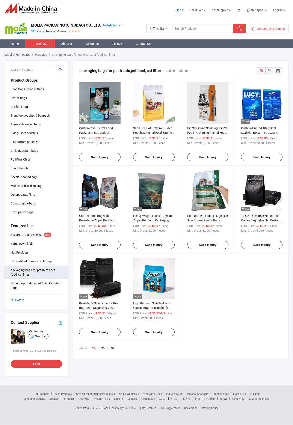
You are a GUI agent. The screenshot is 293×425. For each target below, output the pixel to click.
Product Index (221, 393)
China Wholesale (129, 393)
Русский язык (102, 398)
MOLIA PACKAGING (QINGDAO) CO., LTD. (66, 25)
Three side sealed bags (26, 124)
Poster (19, 300)
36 (103, 348)
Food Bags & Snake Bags (27, 89)
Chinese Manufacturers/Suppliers (95, 393)
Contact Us (143, 44)
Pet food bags (20, 107)
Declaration (191, 408)
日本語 (187, 398)
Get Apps (257, 10)
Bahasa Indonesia (258, 398)
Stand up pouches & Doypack (30, 115)
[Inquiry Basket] (239, 10)
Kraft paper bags (22, 212)
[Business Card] (60, 323)
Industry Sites (174, 393)
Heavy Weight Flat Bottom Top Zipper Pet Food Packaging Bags (153, 220)
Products (42, 44)
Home (15, 44)
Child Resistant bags (24, 151)
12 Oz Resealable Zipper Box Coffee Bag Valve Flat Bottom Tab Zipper (260, 220)
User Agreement (170, 408)
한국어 (174, 398)
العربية (162, 398)
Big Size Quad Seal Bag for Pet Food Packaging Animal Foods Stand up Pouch (207, 132)
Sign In (179, 10)
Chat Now (40, 336)
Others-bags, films (23, 194)
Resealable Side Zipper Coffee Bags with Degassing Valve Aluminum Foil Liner (98, 307)
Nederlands (148, 398)
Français (84, 398)
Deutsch (132, 398)
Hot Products (41, 393)
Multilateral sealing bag (26, 186)
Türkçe (223, 398)
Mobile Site (239, 393)
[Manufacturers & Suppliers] (31, 8)
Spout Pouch (19, 168)
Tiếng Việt (238, 398)
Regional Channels (197, 393)
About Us (67, 44)
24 (93, 348)
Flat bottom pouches (24, 142)
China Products (63, 393)
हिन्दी (197, 398)
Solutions (92, 44)
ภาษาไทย (209, 398)
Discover (117, 44)
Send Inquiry (99, 157)
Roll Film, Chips (21, 159)
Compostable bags (23, 203)
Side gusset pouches (24, 133)
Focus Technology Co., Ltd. (118, 408)
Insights (255, 393)
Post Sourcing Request (270, 29)
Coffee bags (19, 98)
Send (36, 364)
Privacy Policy (210, 408)
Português (68, 398)
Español (53, 398)
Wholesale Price (152, 393)
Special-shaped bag (24, 177)
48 (112, 348)
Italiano (118, 398)
